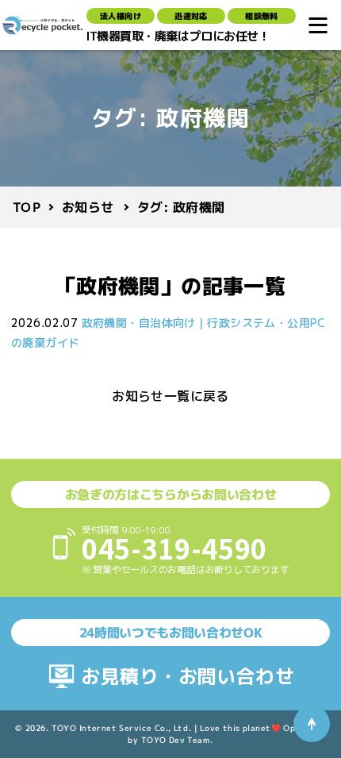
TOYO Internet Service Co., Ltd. (122, 727)
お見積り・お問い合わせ (187, 676)
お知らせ (88, 206)
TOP (26, 207)
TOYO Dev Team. (177, 739)
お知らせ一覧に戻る (170, 396)
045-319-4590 (174, 548)
